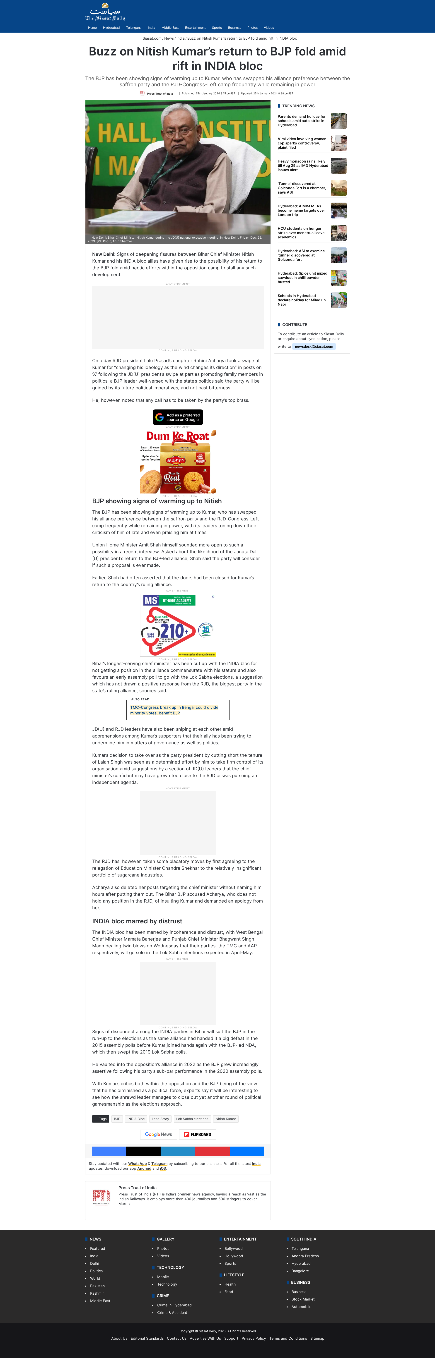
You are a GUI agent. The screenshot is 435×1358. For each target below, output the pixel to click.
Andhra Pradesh (305, 1256)
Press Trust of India (160, 93)
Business (234, 27)
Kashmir (97, 1293)
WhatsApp (137, 1163)
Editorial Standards (147, 1338)
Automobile (301, 1306)
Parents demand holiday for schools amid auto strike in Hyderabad (302, 120)
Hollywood (234, 1256)
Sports (217, 27)
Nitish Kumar (226, 1119)
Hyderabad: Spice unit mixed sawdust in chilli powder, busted (302, 277)
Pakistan (97, 1286)
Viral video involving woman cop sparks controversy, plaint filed (302, 143)
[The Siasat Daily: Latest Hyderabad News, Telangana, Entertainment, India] (105, 12)
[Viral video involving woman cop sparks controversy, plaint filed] (339, 143)
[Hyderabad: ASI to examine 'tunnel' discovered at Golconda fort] (339, 255)
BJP (117, 1119)
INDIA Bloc (136, 1119)
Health (230, 1284)
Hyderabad (111, 27)
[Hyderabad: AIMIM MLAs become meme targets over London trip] (339, 210)
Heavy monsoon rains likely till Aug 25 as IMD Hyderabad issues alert (303, 165)
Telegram (159, 1163)
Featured (97, 1248)
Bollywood (234, 1248)
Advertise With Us (205, 1338)
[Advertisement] (178, 317)
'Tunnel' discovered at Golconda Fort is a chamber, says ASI (302, 187)
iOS (163, 1168)
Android (144, 1168)
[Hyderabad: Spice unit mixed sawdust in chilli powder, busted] (339, 278)
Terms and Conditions (288, 1338)
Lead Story (160, 1119)
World (95, 1278)
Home (92, 27)
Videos (269, 27)
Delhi (94, 1263)
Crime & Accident (172, 1312)
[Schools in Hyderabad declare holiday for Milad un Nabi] (339, 300)
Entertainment (195, 27)
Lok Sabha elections (192, 1119)
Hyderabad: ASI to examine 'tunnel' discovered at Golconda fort (301, 255)
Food (229, 1291)
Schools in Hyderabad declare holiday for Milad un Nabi (302, 300)
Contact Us (176, 1338)
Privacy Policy (254, 1338)
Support (231, 1338)
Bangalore (300, 1271)
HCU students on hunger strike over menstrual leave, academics (302, 232)
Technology (167, 1284)
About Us (119, 1338)
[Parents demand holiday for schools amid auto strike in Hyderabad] (339, 121)
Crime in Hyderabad (174, 1305)
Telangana (134, 27)
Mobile (163, 1276)
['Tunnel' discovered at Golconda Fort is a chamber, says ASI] (339, 188)
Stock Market (303, 1299)
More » (124, 1203)
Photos (252, 27)
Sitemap (317, 1338)
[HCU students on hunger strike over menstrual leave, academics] (339, 233)
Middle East (170, 27)
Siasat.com (152, 38)
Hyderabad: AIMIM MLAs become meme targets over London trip (301, 210)
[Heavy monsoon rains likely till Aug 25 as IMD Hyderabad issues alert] (339, 166)
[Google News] (158, 1135)
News (169, 38)
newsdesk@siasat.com (314, 346)
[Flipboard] (197, 1134)
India (151, 27)
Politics (96, 1271)
